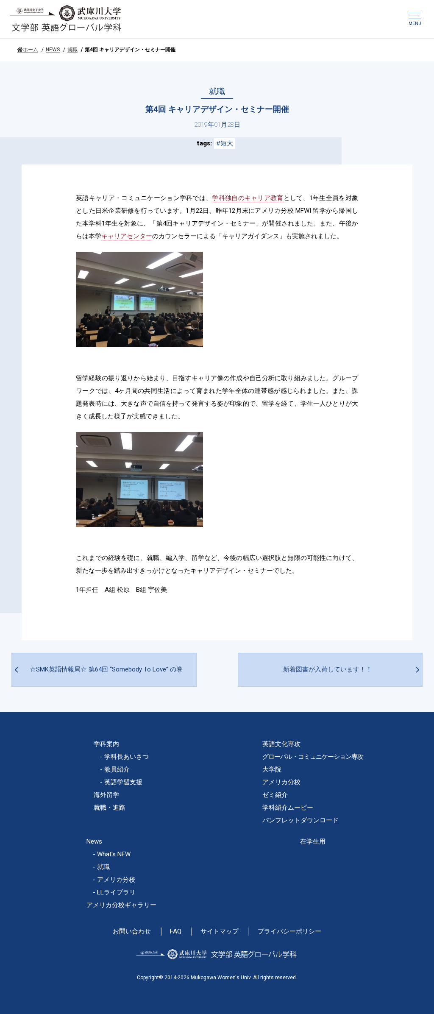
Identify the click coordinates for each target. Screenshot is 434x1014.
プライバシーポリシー (289, 931)
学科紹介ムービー (287, 807)
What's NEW (114, 854)
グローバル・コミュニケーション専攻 (312, 756)
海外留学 (106, 795)
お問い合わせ (132, 931)
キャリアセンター (126, 236)
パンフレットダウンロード (300, 820)
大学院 (271, 769)
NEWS (53, 50)
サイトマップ (219, 931)
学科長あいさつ (126, 756)
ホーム (30, 50)
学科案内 (106, 744)
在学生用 (313, 841)
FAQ (175, 931)
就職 (72, 50)
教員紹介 (117, 769)
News (94, 841)
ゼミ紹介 (275, 795)
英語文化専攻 (281, 744)
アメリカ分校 (281, 782)
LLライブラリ (116, 892)
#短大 (224, 143)
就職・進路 (109, 807)
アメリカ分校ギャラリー (121, 905)
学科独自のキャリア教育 (247, 198)
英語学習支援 (123, 782)
